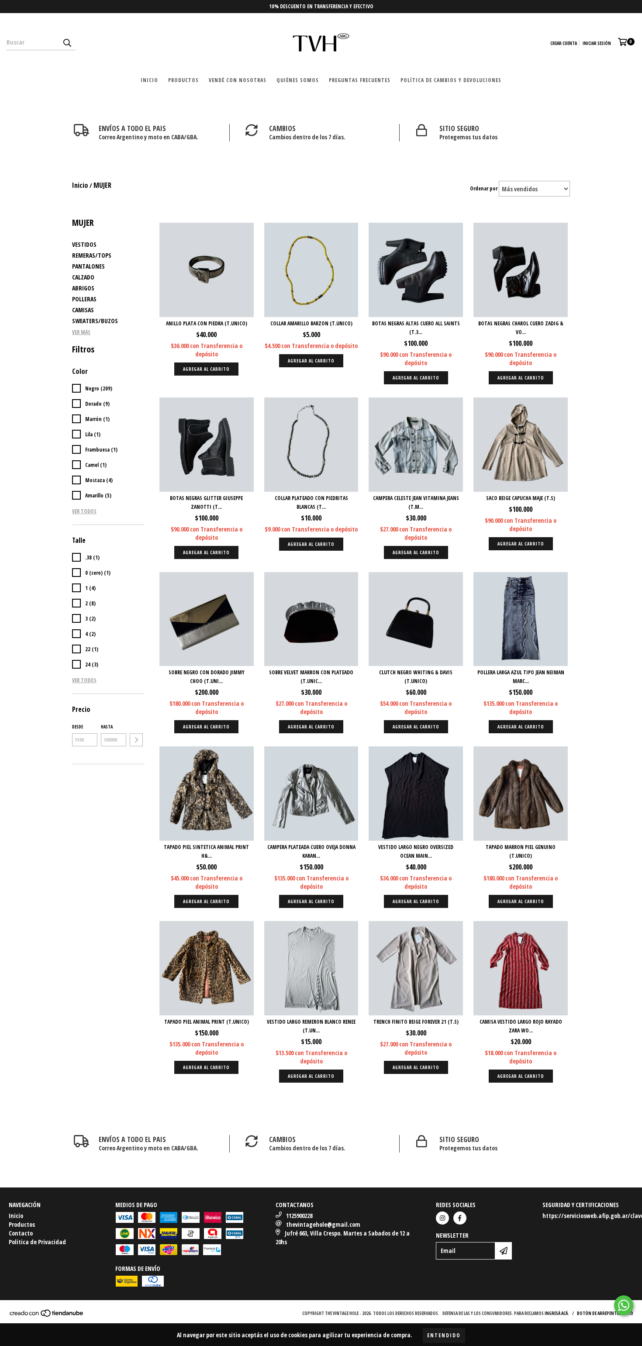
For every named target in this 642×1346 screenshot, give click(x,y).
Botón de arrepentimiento (605, 1313)
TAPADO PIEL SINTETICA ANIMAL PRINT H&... (206, 851)
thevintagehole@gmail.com (323, 1224)
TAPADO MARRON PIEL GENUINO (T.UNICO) (521, 851)
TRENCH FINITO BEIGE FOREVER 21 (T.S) (416, 1021)
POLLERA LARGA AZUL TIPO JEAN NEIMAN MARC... (520, 677)
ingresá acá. (557, 1313)
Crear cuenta (563, 43)
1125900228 (299, 1215)
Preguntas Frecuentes (359, 80)
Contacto (21, 1233)
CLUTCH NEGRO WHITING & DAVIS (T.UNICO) (415, 677)
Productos (183, 80)
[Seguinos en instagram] (442, 1218)
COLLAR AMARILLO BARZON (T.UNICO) (311, 323)
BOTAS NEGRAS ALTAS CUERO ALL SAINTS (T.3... (416, 328)
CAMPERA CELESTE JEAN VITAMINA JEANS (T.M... (416, 502)
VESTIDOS (84, 244)
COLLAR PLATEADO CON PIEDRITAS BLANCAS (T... (311, 502)
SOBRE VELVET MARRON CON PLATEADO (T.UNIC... (311, 677)
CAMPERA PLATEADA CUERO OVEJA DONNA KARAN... (311, 851)
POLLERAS (84, 299)
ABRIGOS (83, 288)
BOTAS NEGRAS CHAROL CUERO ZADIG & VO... (520, 328)
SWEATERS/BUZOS (95, 321)
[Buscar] (67, 42)
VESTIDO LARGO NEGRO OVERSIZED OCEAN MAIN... (415, 851)
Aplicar (136, 739)
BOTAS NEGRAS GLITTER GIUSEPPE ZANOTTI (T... (206, 502)
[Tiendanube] (47, 1315)
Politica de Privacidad (37, 1242)
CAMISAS (83, 310)
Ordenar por (483, 188)
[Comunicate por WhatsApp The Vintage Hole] (623, 1305)
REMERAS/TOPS (91, 255)
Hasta (107, 727)
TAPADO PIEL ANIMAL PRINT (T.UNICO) (206, 1021)
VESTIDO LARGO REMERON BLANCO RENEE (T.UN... (311, 1026)
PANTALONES (88, 266)
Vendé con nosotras (237, 80)
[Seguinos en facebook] (459, 1218)
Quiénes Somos (297, 80)
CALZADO (83, 277)
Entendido (444, 1335)
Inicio (149, 80)
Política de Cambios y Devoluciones (450, 80)
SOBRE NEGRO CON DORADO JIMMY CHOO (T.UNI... (207, 677)
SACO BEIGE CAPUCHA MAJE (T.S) (520, 498)
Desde (77, 727)
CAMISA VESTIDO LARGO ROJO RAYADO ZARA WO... (521, 1026)
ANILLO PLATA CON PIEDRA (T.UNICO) (206, 323)
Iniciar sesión (597, 43)
